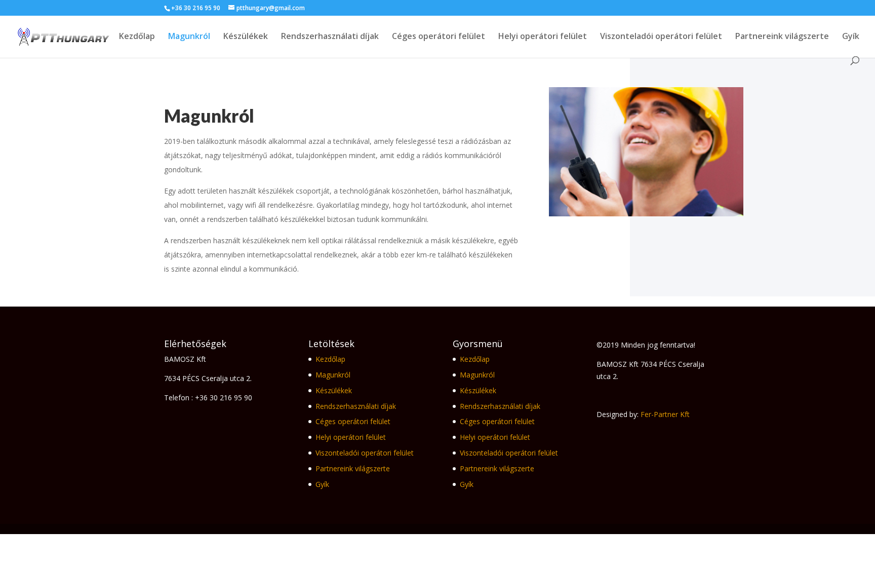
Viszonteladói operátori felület (661, 37)
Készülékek (245, 37)
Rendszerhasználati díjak (330, 37)
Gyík (850, 37)
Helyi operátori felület (542, 37)
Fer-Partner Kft (665, 414)
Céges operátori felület (438, 37)
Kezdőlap (137, 37)
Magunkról (189, 37)
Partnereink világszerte (782, 37)
